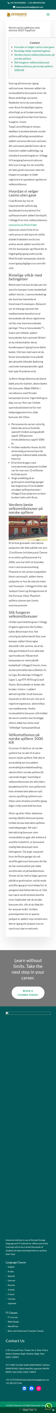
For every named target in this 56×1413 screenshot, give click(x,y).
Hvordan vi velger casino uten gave (34, 47)
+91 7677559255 (18, 2)
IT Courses (13, 1317)
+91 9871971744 (37, 2)
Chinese (11, 1299)
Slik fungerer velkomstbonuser (32, 62)
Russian (11, 1285)
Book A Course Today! (28, 992)
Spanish (11, 1276)
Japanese (12, 1303)
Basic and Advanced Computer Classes (26, 1331)
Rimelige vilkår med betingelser (32, 50)
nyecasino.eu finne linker (23, 224)
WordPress (13, 1326)
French (11, 1294)
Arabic (11, 1271)
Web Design (13, 1321)
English (11, 1267)
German (11, 1280)
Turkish (11, 1289)
